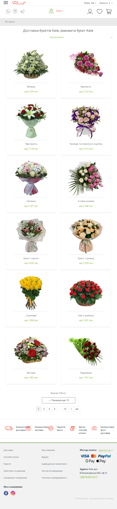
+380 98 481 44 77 (89, 477)
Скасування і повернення (15, 478)
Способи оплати (11, 457)
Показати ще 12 (60, 400)
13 (65, 409)
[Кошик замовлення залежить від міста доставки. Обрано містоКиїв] (109, 12)
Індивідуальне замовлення (54, 464)
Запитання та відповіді (14, 471)
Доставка (8, 450)
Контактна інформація (52, 471)
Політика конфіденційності (54, 478)
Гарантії (7, 464)
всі (77, 409)
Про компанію (48, 450)
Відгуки (45, 457)
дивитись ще (105, 450)
